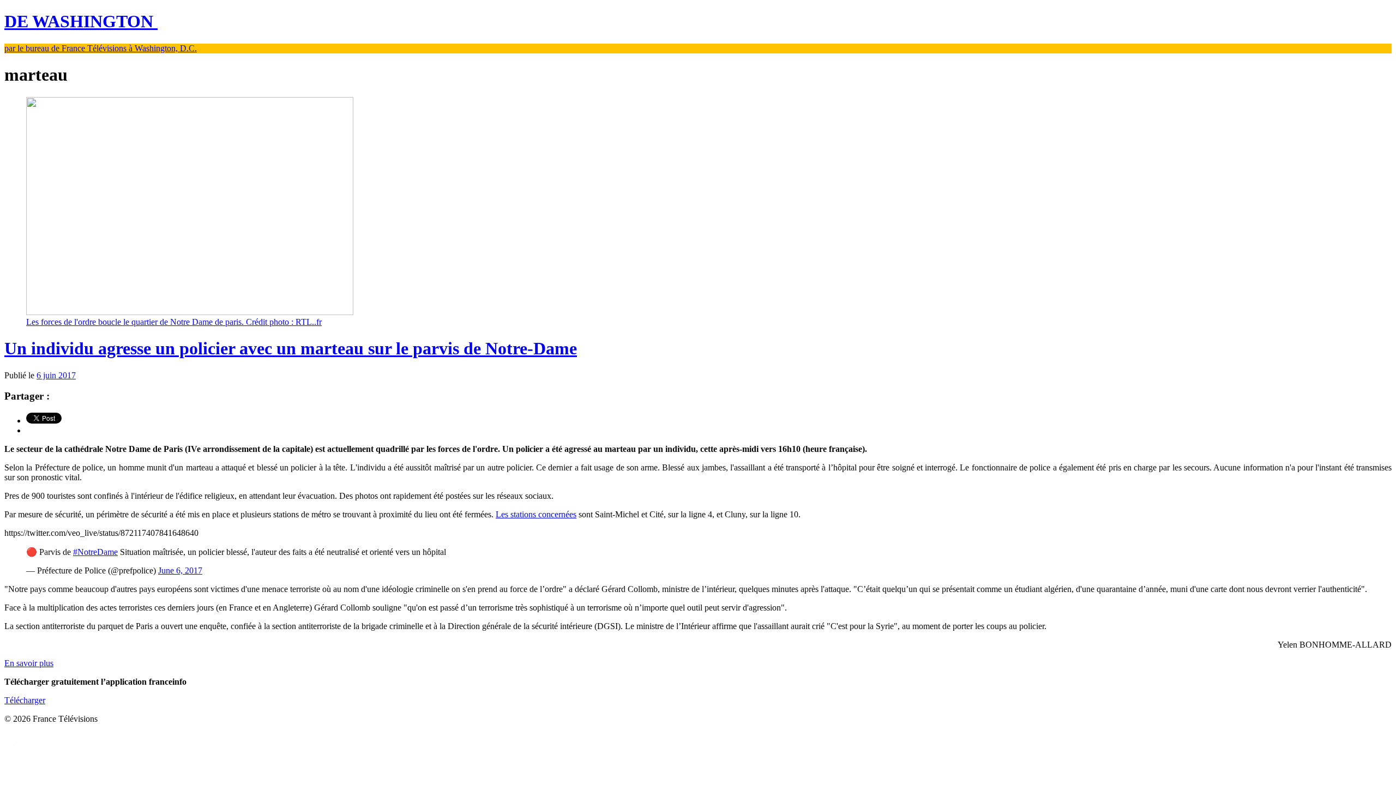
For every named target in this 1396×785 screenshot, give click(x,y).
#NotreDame (95, 552)
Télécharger (24, 700)
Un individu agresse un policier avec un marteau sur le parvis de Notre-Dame (290, 348)
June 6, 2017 (180, 570)
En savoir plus (28, 663)
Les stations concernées (536, 514)
